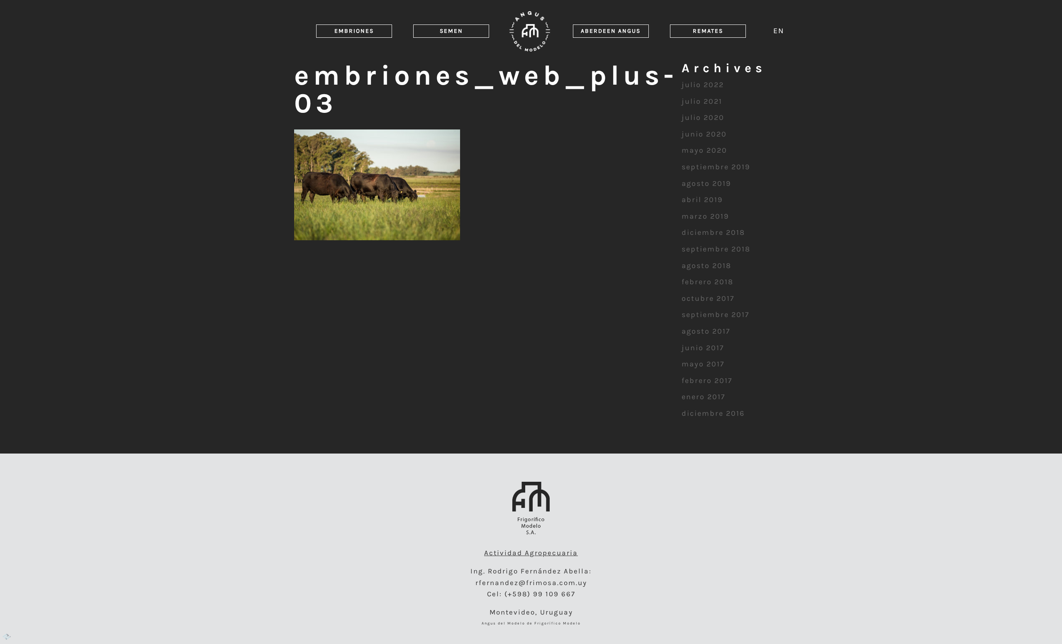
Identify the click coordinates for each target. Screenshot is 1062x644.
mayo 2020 (704, 150)
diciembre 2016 (713, 413)
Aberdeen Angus (611, 30)
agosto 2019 (706, 183)
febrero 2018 (707, 281)
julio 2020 (703, 117)
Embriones (354, 30)
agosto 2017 (706, 331)
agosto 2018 (706, 265)
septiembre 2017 (715, 314)
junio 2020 (704, 134)
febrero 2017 (707, 380)
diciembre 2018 (713, 232)
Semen (451, 30)
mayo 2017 (703, 363)
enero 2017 (703, 396)
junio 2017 (703, 347)
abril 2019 (702, 199)
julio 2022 (703, 84)
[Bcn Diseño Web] (6, 637)
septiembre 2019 (716, 166)
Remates (708, 30)
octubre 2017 (708, 298)
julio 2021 (702, 101)
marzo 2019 (705, 216)
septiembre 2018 (716, 249)
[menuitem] (778, 30)
